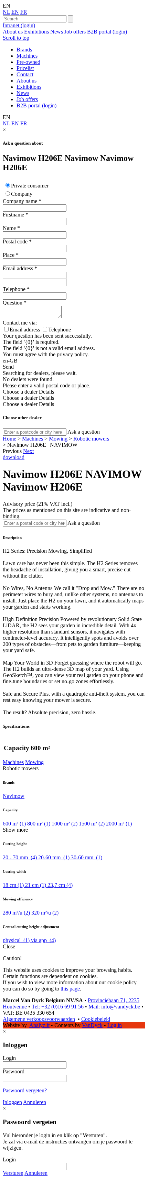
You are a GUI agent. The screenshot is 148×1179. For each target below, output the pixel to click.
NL (6, 12)
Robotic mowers (91, 439)
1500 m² (92, 824)
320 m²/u (45, 913)
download (13, 457)
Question (12, 303)
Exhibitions (36, 32)
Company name (20, 201)
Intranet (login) (19, 25)
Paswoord (13, 1071)
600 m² (14, 824)
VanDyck (92, 1025)
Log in (114, 1025)
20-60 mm (54, 857)
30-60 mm (86, 857)
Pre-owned (28, 62)
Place (8, 255)
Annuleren (34, 1102)
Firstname (13, 215)
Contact (25, 74)
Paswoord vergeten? (25, 1090)
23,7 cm (60, 885)
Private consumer (30, 186)
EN (15, 12)
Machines (27, 56)
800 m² (38, 824)
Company (21, 194)
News (56, 32)
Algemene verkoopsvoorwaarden (39, 1019)
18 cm (13, 885)
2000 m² (119, 824)
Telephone (14, 289)
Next (28, 451)
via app (43, 940)
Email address (18, 268)
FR (23, 12)
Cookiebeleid (95, 1019)
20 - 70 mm (20, 857)
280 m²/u (16, 913)
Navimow (13, 796)
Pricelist (25, 68)
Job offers (75, 32)
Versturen (13, 1173)
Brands (24, 49)
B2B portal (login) (107, 32)
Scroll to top (16, 38)
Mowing (58, 439)
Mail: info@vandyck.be (114, 1006)
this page (70, 989)
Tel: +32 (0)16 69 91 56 (58, 1006)
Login (9, 1058)
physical (16, 940)
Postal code (15, 241)
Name (9, 228)
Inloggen (12, 1102)
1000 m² (64, 824)
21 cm (35, 885)
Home (9, 439)
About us (13, 32)
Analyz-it (39, 1025)
